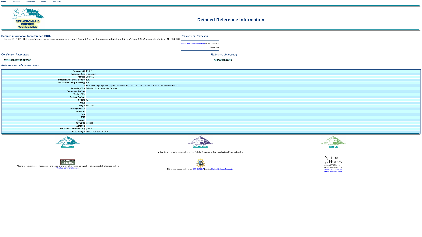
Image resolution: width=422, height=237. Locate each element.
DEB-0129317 (198, 169)
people (333, 146)
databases (67, 146)
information (200, 146)
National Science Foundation (222, 169)
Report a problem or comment (193, 43)
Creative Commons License (67, 168)
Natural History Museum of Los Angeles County (333, 170)
